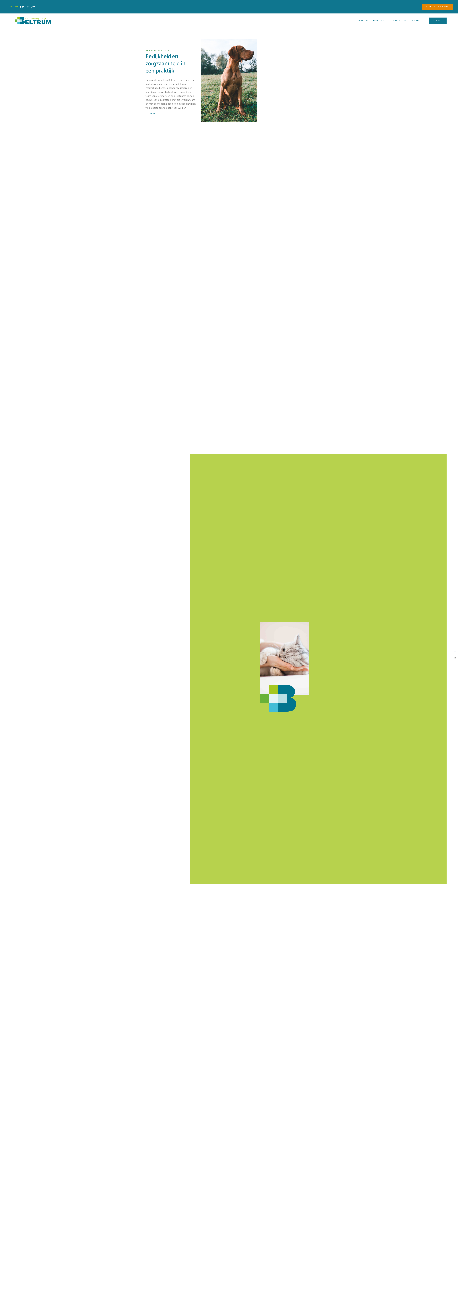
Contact (438, 21)
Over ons (363, 21)
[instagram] (455, 658)
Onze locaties (380, 21)
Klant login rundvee (437, 7)
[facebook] (455, 652)
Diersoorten (399, 21)
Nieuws (415, 21)
